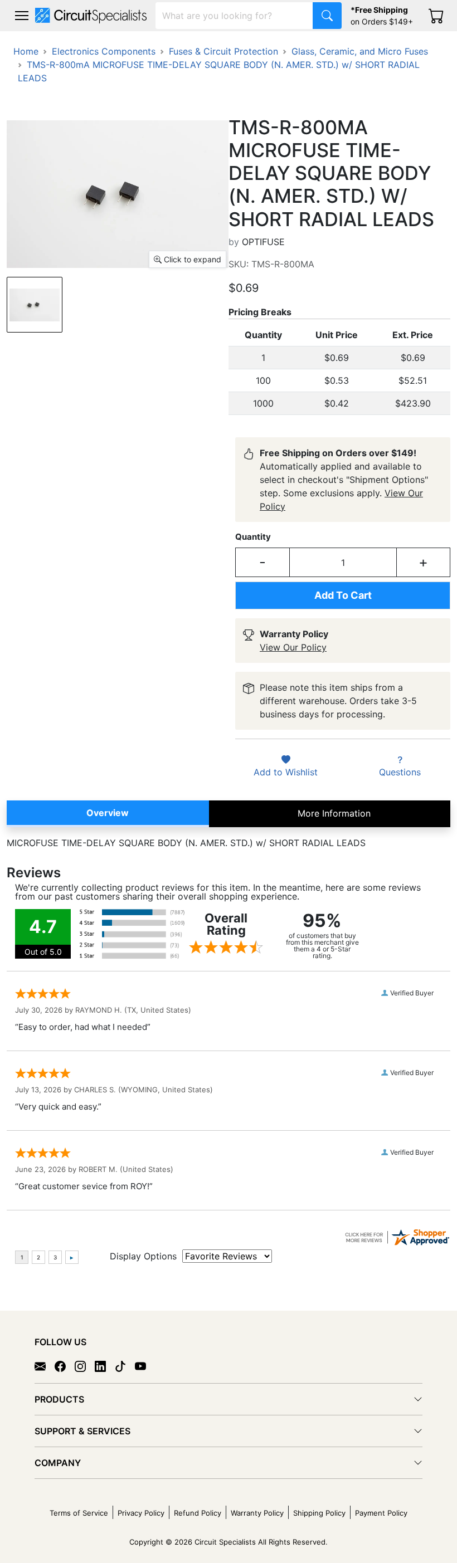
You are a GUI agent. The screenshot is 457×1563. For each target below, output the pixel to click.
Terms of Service (79, 1512)
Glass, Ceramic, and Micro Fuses (359, 51)
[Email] (45, 1365)
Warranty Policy (257, 1512)
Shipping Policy (319, 1512)
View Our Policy (293, 647)
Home (25, 51)
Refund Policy (197, 1512)
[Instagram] (85, 1365)
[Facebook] (65, 1365)
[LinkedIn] (105, 1365)
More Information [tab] (334, 813)
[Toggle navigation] (21, 15)
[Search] (327, 15)
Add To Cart (343, 595)
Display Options (143, 1256)
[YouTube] (145, 1365)
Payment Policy (381, 1512)
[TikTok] (125, 1365)
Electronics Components (103, 51)
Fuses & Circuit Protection (223, 51)
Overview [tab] (107, 812)
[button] (21, 15)
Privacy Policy (141, 1512)
